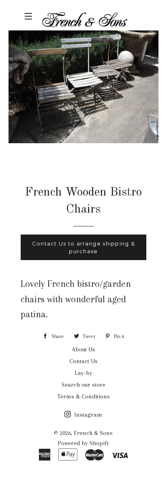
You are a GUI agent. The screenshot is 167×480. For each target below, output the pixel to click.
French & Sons (93, 433)
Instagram (87, 414)
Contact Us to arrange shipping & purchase (83, 247)
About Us (83, 349)
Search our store (83, 384)
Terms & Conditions (83, 396)
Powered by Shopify (83, 443)
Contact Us (83, 361)
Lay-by (83, 373)
